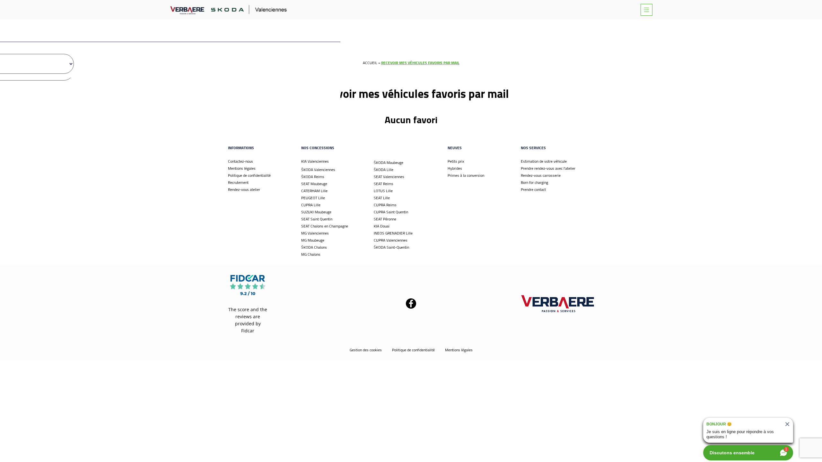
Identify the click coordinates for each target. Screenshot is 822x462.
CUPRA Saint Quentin (391, 212)
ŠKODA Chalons (314, 247)
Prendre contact (533, 189)
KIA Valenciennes (315, 161)
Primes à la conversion (466, 175)
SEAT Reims (383, 183)
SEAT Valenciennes (389, 176)
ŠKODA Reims (312, 176)
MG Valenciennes (315, 233)
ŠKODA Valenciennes (318, 169)
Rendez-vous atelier (244, 189)
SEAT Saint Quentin (316, 219)
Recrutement (238, 182)
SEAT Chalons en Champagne (324, 226)
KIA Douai (381, 226)
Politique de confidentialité (249, 175)
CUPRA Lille (310, 205)
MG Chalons (310, 254)
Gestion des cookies (366, 350)
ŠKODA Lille (383, 169)
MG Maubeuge (312, 240)
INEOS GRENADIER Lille (393, 233)
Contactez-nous (240, 161)
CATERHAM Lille (314, 190)
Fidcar (247, 331)
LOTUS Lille (383, 190)
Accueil (370, 62)
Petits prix (456, 161)
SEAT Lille (382, 197)
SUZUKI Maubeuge (316, 212)
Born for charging (534, 182)
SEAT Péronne (385, 219)
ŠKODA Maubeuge (388, 162)
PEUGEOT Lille (313, 197)
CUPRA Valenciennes (390, 240)
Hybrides (455, 168)
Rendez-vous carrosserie (541, 175)
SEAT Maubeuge (314, 183)
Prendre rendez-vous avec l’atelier (548, 168)
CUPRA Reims (385, 205)
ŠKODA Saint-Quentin (391, 247)
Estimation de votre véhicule (544, 161)
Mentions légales (242, 168)
